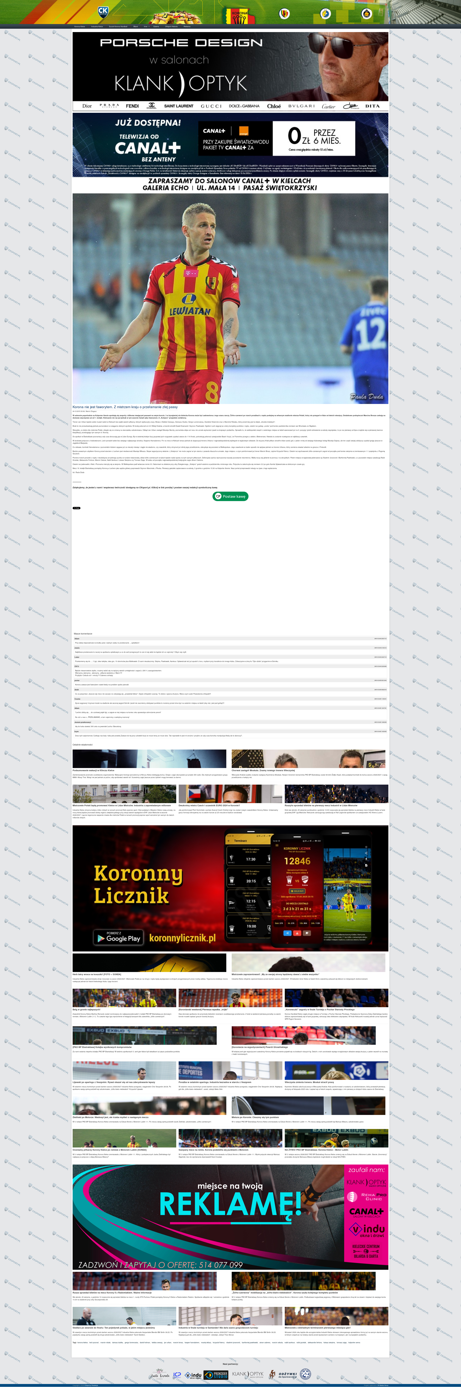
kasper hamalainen (192, 1342)
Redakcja (95, 1385)
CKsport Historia (171, 26)
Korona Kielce (79, 26)
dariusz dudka (117, 1342)
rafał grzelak (301, 1342)
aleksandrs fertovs (315, 1342)
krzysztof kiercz (218, 1342)
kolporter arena (354, 1342)
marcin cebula (277, 1342)
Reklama (187, 26)
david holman (145, 1342)
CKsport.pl (88, 1385)
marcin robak (105, 1342)
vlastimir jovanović (233, 1342)
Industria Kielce (97, 26)
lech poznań (94, 1342)
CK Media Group (382, 1385)
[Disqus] (230, 540)
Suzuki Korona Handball (118, 26)
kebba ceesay (157, 1342)
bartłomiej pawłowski (250, 1342)
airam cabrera (265, 1342)
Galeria (156, 26)
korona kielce (83, 1342)
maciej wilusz (206, 1342)
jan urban (167, 1342)
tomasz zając (342, 1342)
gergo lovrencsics (131, 1342)
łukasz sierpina (329, 1342)
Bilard (135, 26)
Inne (145, 26)
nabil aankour (290, 1342)
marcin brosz (178, 1342)
